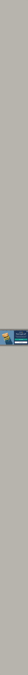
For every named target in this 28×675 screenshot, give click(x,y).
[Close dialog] (27, 331)
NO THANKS (21, 342)
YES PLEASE (21, 339)
